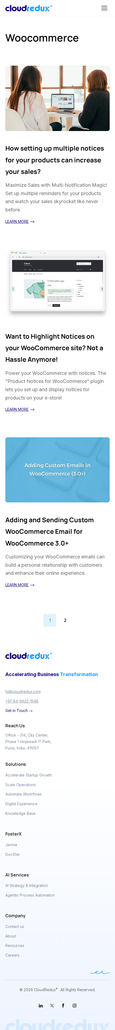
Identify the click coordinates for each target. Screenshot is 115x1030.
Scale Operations (20, 784)
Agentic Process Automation (30, 895)
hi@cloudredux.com (23, 691)
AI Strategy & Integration (26, 885)
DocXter (12, 854)
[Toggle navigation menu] (104, 8)
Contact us (14, 926)
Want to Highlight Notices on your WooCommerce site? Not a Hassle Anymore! (54, 348)
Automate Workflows (23, 794)
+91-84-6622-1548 (22, 701)
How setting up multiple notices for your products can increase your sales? (54, 160)
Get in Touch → (19, 710)
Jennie (11, 844)
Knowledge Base (20, 813)
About (10, 936)
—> (20, 221)
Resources (14, 945)
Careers (12, 955)
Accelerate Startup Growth (28, 775)
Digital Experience (21, 803)
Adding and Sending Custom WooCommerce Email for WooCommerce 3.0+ (49, 531)
